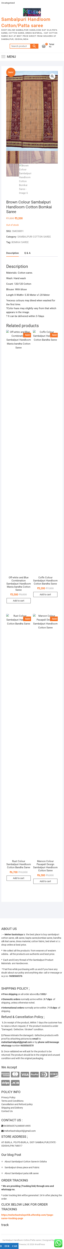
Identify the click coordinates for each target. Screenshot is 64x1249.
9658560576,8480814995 (17, 1126)
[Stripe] (5, 1083)
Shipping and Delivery (12, 1107)
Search (34, 46)
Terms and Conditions (12, 1101)
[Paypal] (34, 1075)
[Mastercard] (15, 1075)
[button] (52, 76)
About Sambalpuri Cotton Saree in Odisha (26, 1161)
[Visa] (25, 1075)
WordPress (40, 1244)
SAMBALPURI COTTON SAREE (34, 236)
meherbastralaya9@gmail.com (20, 1131)
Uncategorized (8, 3)
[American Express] (5, 1075)
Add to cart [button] (18, 600)
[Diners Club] (44, 1075)
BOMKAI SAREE (20, 242)
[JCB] (15, 1083)
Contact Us (7, 1111)
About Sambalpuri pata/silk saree (22, 1173)
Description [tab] (12, 253)
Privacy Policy (8, 1097)
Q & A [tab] (27, 253)
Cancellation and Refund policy (17, 1104)
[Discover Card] (54, 1075)
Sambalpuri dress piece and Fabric (22, 1167)
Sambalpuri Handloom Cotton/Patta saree (25, 22)
